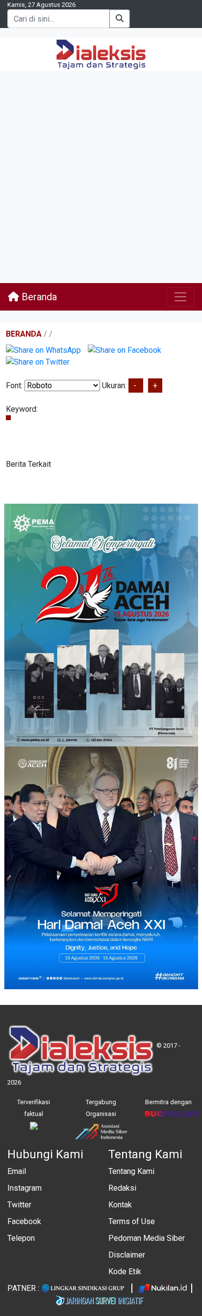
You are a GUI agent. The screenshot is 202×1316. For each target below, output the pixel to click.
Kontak (120, 1204)
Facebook (24, 1221)
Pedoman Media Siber (146, 1238)
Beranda (38, 297)
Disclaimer (126, 1254)
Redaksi (122, 1188)
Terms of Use (131, 1221)
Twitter (19, 1204)
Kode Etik (124, 1271)
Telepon (21, 1238)
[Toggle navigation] (180, 297)
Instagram (24, 1188)
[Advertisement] (101, 177)
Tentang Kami (131, 1171)
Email (16, 1171)
